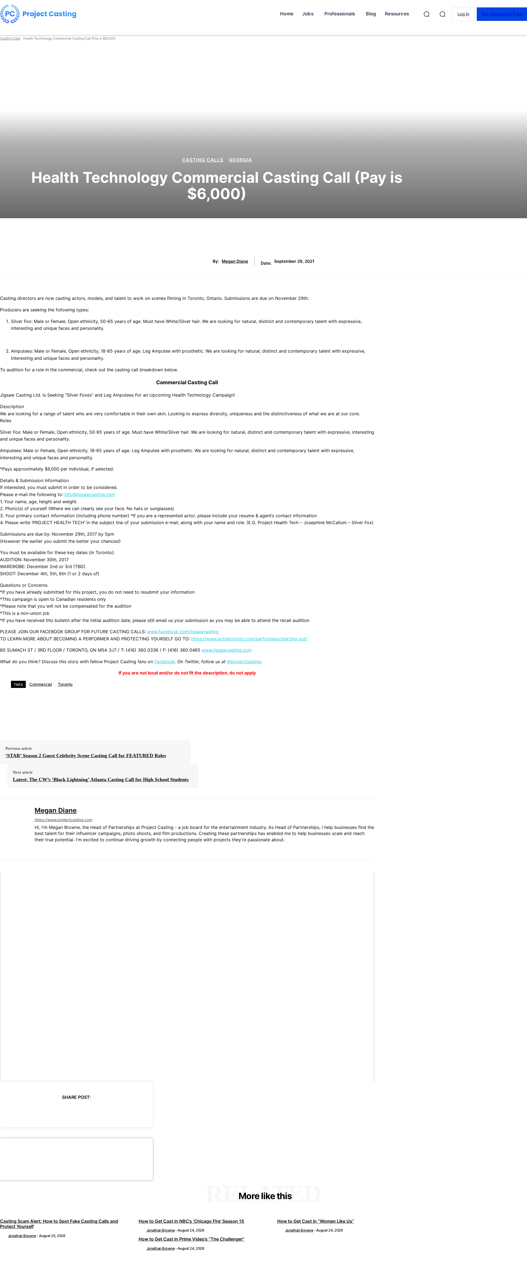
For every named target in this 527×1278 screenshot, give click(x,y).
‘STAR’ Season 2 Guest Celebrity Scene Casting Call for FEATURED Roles (85, 755)
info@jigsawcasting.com (90, 494)
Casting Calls (10, 38)
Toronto (65, 684)
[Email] (106, 1111)
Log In (463, 13)
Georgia (240, 160)
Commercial (40, 684)
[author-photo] (3, 1235)
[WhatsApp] (86, 1111)
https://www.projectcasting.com (63, 819)
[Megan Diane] (13, 829)
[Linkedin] (37, 849)
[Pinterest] (66, 1111)
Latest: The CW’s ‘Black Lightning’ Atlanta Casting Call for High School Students (101, 779)
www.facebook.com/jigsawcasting (182, 631)
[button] (426, 14)
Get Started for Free (502, 13)
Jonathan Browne (22, 1235)
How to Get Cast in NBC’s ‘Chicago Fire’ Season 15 (191, 1221)
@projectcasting (244, 661)
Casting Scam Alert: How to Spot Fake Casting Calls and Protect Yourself (59, 1223)
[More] (125, 1111)
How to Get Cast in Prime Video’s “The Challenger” (192, 1239)
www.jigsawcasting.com (227, 650)
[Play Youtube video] (187, 976)
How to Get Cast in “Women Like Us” (315, 1221)
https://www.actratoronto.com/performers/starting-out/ (249, 638)
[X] (46, 1111)
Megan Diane (235, 261)
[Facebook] (27, 1111)
